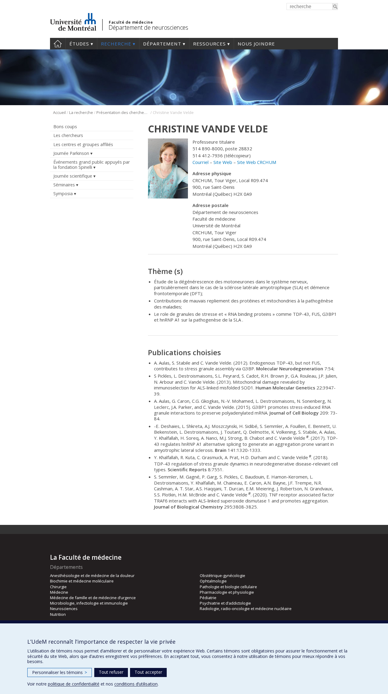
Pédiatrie (208, 597)
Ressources (209, 44)
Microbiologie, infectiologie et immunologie (89, 603)
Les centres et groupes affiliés (83, 144)
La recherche (81, 112)
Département (162, 44)
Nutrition (58, 614)
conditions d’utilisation (136, 684)
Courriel (200, 162)
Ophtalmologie (213, 581)
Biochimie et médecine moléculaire (82, 581)
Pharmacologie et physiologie (227, 592)
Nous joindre (256, 44)
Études (79, 44)
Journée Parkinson (71, 153)
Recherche (116, 44)
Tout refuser (111, 672)
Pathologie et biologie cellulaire (228, 586)
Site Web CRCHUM (256, 162)
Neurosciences (64, 608)
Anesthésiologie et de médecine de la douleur (92, 575)
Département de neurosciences (148, 27)
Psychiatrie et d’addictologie (225, 603)
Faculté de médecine (131, 22)
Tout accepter (148, 672)
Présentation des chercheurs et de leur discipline (122, 112)
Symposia (63, 193)
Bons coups (65, 126)
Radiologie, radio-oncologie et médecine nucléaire (246, 608)
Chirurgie (58, 586)
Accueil (58, 43)
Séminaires (64, 185)
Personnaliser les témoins (59, 672)
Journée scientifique (72, 176)
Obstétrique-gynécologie (222, 575)
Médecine (59, 592)
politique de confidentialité (73, 684)
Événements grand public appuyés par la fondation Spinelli (91, 164)
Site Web (222, 162)
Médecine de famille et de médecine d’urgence (93, 597)
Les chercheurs (68, 135)
